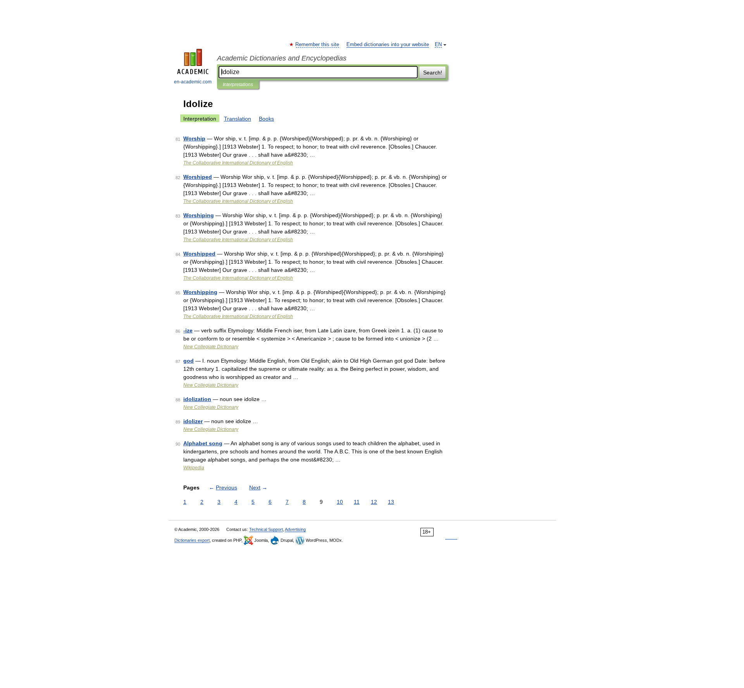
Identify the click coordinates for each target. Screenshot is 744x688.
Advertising (295, 529)
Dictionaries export (192, 540)
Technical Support (266, 529)
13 (391, 502)
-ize (188, 330)
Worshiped (197, 177)
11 (357, 502)
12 (374, 502)
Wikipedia (193, 467)
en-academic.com (193, 82)
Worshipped (199, 254)
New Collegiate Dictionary (210, 346)
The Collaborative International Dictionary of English (238, 163)
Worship (194, 138)
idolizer (193, 421)
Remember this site (317, 44)
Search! (432, 72)
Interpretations (238, 84)
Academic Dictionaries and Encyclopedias (281, 58)
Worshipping (200, 292)
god (188, 361)
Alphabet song (202, 443)
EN (438, 44)
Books (266, 119)
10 (340, 502)
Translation (237, 119)
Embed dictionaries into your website (387, 44)
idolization (197, 399)
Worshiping (198, 215)
